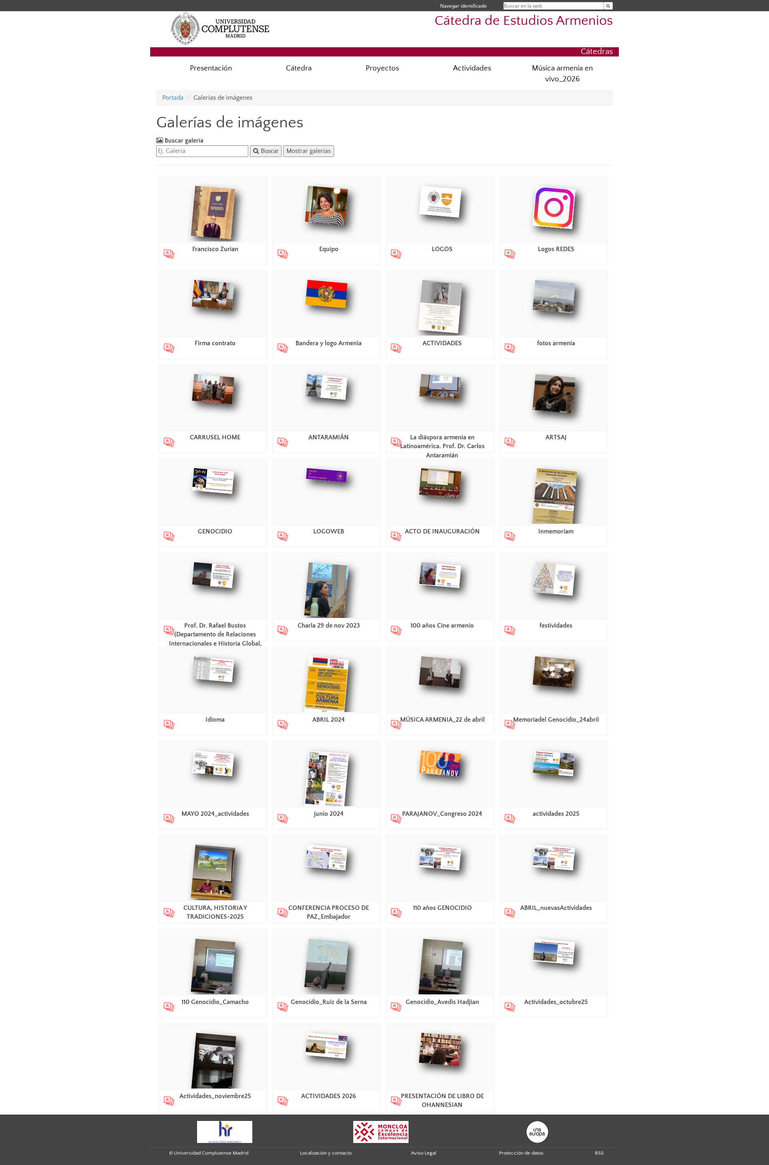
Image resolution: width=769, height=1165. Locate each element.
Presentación (211, 68)
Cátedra (299, 68)
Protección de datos (521, 1153)
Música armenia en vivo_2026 (562, 73)
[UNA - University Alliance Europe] (537, 1131)
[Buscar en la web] (608, 6)
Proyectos (382, 68)
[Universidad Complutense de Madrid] (220, 28)
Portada (172, 97)
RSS (599, 1153)
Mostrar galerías (308, 151)
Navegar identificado (463, 5)
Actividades (472, 68)
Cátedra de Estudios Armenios (524, 21)
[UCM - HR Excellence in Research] (224, 1131)
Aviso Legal (423, 1153)
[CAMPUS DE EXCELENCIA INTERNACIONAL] (381, 1131)
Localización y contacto (326, 1153)
